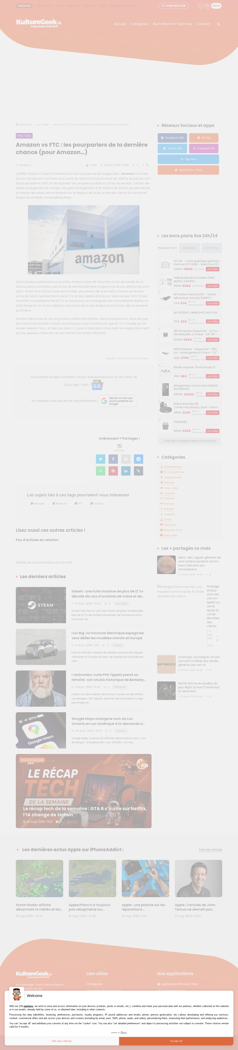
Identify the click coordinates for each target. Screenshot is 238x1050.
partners (28, 1006)
